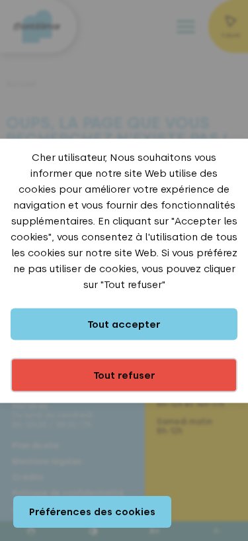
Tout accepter (124, 324)
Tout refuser (124, 375)
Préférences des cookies (92, 512)
